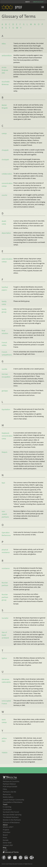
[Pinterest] (21, 857)
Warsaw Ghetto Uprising (12, 814)
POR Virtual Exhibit (10, 786)
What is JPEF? (8, 827)
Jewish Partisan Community (13, 799)
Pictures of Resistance (11, 822)
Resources (7, 794)
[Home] (11, 7)
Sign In (27, 2)
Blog (4, 847)
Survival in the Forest (11, 812)
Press (5, 837)
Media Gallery (8, 797)
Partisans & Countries (11, 781)
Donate (5, 840)
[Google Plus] (32, 857)
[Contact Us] (15, 857)
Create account (38, 2)
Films (5, 789)
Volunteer (6, 832)
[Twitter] (10, 857)
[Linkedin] (27, 857)
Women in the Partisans (12, 820)
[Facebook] (4, 857)
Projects (6, 829)
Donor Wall (7, 842)
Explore (6, 776)
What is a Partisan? (10, 779)
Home (5, 850)
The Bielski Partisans (11, 817)
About (5, 825)
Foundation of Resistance (12, 802)
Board (5, 835)
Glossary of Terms (12, 852)
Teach (5, 804)
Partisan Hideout (9, 784)
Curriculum (7, 809)
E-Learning (7, 807)
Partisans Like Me (9, 792)
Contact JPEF (8, 845)
